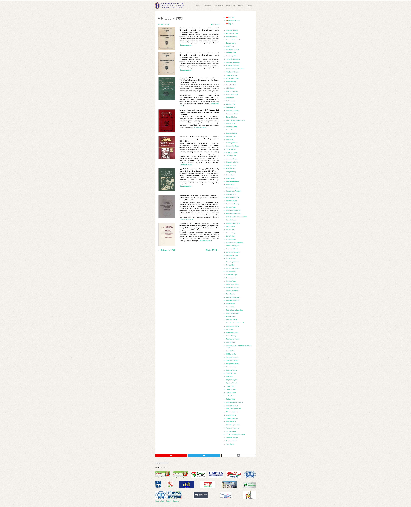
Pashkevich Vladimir (232, 300)
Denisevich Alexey (232, 117)
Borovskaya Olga (231, 56)
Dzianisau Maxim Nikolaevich (235, 120)
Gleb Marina (230, 88)
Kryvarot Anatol (231, 207)
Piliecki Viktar (230, 303)
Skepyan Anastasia (232, 357)
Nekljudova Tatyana (232, 287)
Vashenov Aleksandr (232, 65)
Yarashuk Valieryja (232, 437)
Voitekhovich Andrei (232, 78)
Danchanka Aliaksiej (232, 110)
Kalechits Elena (231, 165)
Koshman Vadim (231, 194)
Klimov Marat (230, 178)
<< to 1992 (163, 24)
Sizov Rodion (230, 351)
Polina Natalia (230, 307)
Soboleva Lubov (231, 367)
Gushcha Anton (231, 107)
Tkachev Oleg (230, 386)
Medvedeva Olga (231, 274)
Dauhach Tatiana (231, 133)
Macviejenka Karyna (232, 268)
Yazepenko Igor (231, 149)
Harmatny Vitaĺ (230, 85)
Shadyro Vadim (231, 415)
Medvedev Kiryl (231, 271)
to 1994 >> (215, 24)
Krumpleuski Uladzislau (233, 213)
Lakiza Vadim (230, 226)
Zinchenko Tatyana (232, 159)
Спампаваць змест (186, 45)
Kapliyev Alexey (231, 172)
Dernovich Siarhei (231, 127)
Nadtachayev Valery (232, 284)
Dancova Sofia (230, 136)
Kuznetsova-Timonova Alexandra (236, 217)
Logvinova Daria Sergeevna (234, 242)
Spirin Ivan (229, 376)
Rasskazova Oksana (232, 339)
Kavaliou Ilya (230, 184)
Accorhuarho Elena (232, 33)
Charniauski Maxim (232, 412)
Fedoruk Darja (230, 399)
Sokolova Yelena (231, 370)
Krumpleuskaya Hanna (233, 210)
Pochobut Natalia (231, 320)
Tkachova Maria (231, 389)
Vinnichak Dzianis (231, 75)
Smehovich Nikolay (232, 360)
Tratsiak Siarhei (231, 392)
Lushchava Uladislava (233, 252)
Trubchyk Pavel (231, 396)
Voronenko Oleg (231, 81)
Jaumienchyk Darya (232, 146)
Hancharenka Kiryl (232, 94)
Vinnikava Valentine (232, 72)
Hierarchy (207, 6)
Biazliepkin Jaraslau (232, 49)
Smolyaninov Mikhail (232, 363)
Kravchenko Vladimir (232, 197)
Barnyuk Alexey (231, 43)
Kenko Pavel (230, 175)
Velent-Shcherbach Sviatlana (235, 69)
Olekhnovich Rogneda (233, 297)
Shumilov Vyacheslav (233, 425)
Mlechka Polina (231, 281)
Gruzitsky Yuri (230, 104)
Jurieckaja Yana (231, 431)
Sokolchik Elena (231, 373)
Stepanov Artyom (231, 380)
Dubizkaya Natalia (232, 143)
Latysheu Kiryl (230, 229)
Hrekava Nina (230, 101)
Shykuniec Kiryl (231, 421)
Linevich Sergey (231, 233)
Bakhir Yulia (230, 46)
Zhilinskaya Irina (231, 155)
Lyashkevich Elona (232, 255)
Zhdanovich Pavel (231, 152)
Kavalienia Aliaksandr (233, 181)
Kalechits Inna (230, 168)
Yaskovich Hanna (231, 441)
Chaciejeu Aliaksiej (232, 405)
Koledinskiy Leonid (232, 188)
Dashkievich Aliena (232, 114)
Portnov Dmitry (231, 316)
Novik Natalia (230, 294)
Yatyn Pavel (230, 444)
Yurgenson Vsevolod (232, 428)
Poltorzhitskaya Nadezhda (234, 310)
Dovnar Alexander (231, 130)
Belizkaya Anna (231, 53)
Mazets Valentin (231, 258)
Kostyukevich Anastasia (233, 191)
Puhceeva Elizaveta (232, 326)
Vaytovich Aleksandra (233, 59)
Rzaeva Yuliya (230, 342)
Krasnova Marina (231, 200)
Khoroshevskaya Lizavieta (234, 402)
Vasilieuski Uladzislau (233, 62)
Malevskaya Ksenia (232, 262)
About (198, 6)
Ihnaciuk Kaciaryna (232, 162)
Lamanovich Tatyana (232, 246)
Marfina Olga (230, 265)
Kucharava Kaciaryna (233, 223)
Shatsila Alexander (232, 418)
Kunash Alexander (232, 220)
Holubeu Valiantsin (232, 91)
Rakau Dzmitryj (231, 336)
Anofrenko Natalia (231, 36)
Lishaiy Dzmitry (231, 239)
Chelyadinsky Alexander (233, 409)
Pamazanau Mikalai (232, 313)
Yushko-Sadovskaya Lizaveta (235, 434)
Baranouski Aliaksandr (233, 40)
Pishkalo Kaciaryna (232, 332)
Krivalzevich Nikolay (232, 204)
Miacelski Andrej (231, 278)
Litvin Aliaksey (230, 236)
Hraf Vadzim (230, 98)
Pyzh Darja (229, 329)
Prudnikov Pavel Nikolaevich (235, 323)
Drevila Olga (230, 139)
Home (157, 501)
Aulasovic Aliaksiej (232, 30)
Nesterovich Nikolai (232, 291)
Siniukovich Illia (231, 354)
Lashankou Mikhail (232, 249)
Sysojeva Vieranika (232, 383)
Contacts (250, 6)
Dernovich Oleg (231, 123)
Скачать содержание (186, 219)
